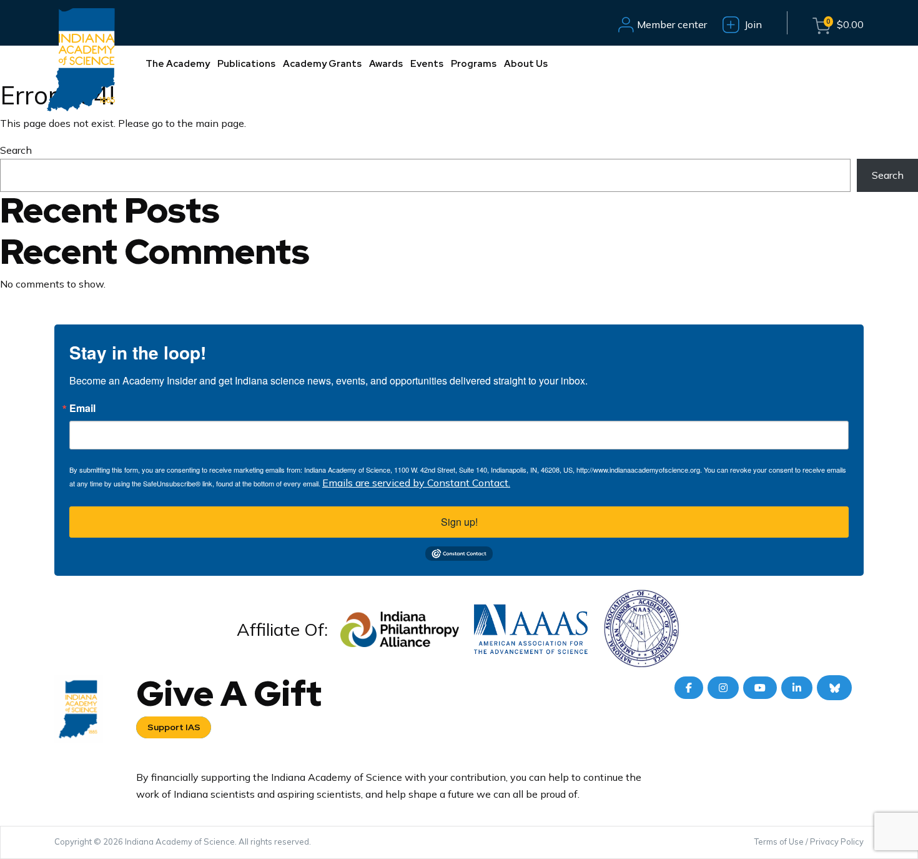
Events (426, 64)
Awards (386, 64)
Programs (473, 64)
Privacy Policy (837, 841)
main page (219, 123)
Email (82, 408)
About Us (526, 64)
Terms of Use (779, 841)
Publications (246, 64)
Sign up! (459, 522)
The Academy (178, 64)
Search (16, 150)
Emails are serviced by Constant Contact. (416, 482)
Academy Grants (322, 64)
